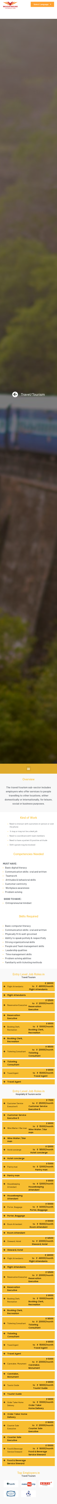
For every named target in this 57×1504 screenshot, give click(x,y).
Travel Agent (41, 1076)
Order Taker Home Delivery (36, 1407)
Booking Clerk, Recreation (36, 1031)
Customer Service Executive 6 (37, 1108)
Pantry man (41, 1169)
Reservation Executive (34, 1008)
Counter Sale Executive (35, 1430)
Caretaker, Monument (34, 1366)
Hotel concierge (39, 1152)
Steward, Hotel (40, 1244)
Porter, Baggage (39, 1210)
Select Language (41, 4)
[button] (28, 768)
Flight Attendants (38, 989)
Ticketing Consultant (34, 1054)
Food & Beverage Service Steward (37, 1453)
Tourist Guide (40, 1388)
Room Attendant (39, 1227)
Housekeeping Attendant (36, 1188)
